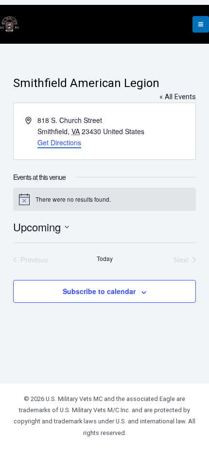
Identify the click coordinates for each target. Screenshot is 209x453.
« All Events (177, 96)
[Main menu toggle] (200, 24)
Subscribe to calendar (99, 291)
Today (105, 258)
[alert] (104, 199)
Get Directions (59, 142)
